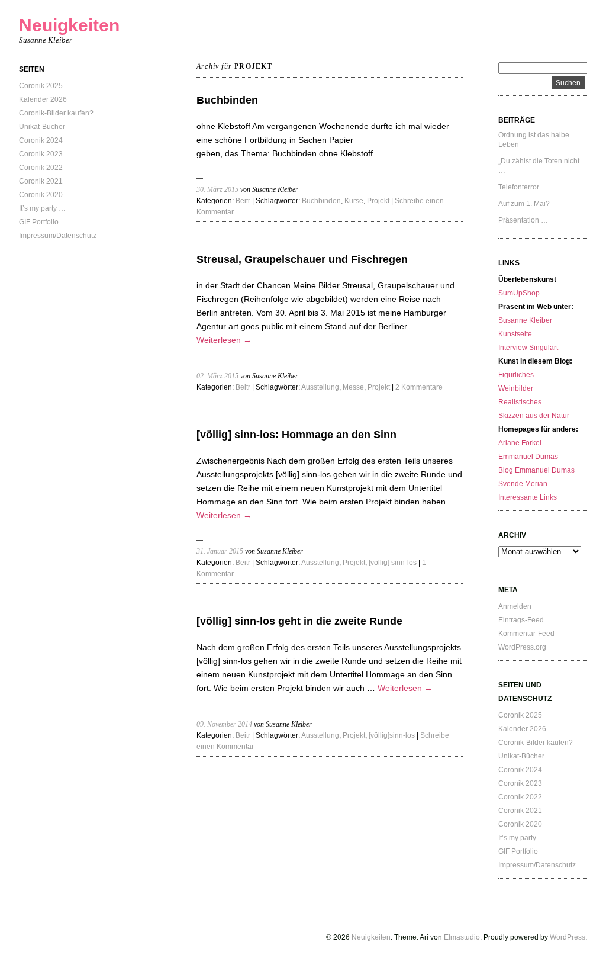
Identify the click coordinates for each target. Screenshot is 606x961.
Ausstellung (320, 387)
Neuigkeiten (69, 25)
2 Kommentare (419, 387)
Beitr (243, 201)
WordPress (567, 937)
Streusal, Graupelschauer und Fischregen (302, 259)
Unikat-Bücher (42, 127)
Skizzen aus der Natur (533, 416)
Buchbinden (227, 100)
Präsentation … (523, 220)
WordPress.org (522, 647)
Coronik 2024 (41, 140)
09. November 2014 (224, 724)
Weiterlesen (224, 340)
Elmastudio (462, 937)
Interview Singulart (528, 347)
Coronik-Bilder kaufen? (56, 113)
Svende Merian (522, 484)
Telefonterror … (523, 187)
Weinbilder (515, 388)
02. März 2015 (217, 376)
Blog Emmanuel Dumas (536, 470)
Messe (353, 387)
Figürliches (516, 375)
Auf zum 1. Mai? (524, 204)
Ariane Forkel (519, 443)
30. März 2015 (217, 189)
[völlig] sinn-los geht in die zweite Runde (299, 621)
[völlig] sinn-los (393, 562)
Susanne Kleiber (525, 320)
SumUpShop (519, 293)
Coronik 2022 (41, 167)
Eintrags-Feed (521, 620)
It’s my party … (42, 208)
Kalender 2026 (43, 99)
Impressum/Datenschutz (57, 236)
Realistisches (519, 402)
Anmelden (514, 606)
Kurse (353, 201)
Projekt (378, 201)
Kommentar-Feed (526, 633)
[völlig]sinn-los (392, 735)
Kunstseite (515, 334)
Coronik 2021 (41, 181)
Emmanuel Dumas (528, 456)
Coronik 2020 (41, 195)
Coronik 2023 (41, 154)
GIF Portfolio (39, 222)
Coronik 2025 (41, 86)
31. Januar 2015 (219, 551)
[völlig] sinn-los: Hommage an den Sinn (296, 435)
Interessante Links (527, 497)
